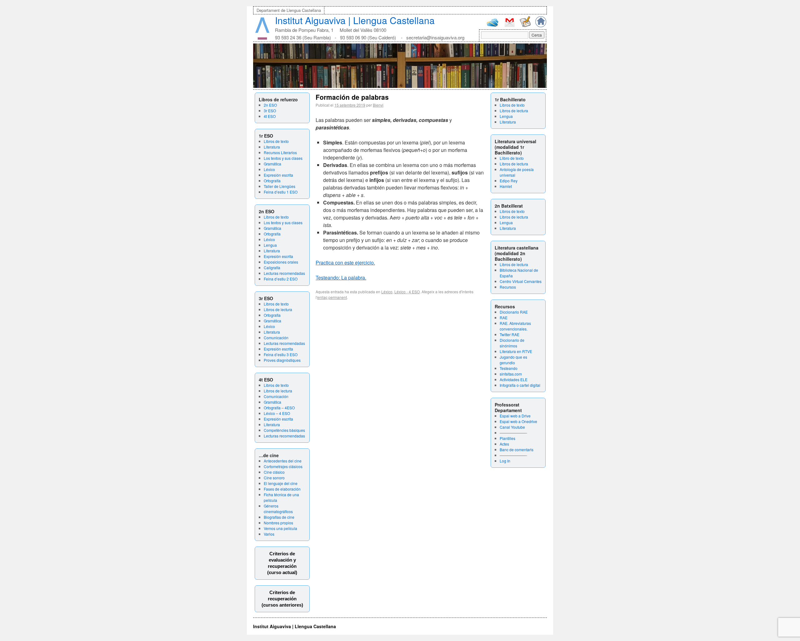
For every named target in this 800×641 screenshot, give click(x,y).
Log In (505, 460)
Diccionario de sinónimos (512, 342)
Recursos (508, 287)
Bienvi (378, 105)
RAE (504, 317)
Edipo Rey (509, 180)
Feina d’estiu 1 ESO (281, 191)
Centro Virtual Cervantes (521, 281)
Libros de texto (276, 141)
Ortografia (272, 315)
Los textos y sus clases (283, 158)
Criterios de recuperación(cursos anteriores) (282, 599)
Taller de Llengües (279, 186)
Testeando (509, 368)
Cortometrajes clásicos (283, 466)
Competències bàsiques (284, 430)
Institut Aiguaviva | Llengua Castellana (355, 20)
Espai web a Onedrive (518, 421)
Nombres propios (278, 522)
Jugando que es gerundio (513, 359)
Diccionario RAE (514, 312)
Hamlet (506, 186)
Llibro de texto (512, 158)
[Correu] (509, 26)
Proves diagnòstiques (282, 360)
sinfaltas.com (511, 373)
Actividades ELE (514, 379)
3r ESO (270, 110)
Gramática (272, 163)
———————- (513, 432)
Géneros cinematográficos (278, 508)
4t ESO (270, 116)
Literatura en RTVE (516, 351)
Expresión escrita (278, 175)
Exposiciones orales (281, 262)
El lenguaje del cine (281, 483)
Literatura (272, 146)
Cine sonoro (274, 477)
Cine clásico (274, 472)
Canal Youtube (512, 427)
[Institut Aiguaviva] (262, 38)
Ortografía (272, 180)
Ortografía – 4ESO (279, 407)
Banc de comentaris (516, 449)
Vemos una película (280, 528)
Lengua (270, 245)
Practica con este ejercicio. (345, 262)
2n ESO (270, 105)
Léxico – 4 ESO (277, 413)
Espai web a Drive (515, 415)
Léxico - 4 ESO (407, 291)
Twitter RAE (509, 334)
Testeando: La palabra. (341, 277)
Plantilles (507, 438)
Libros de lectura (278, 309)
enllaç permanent (332, 297)
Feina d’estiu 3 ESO (281, 354)
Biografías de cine (279, 517)
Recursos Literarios (280, 152)
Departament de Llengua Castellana (289, 10)
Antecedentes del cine (283, 460)
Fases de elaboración (282, 489)
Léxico (269, 169)
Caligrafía (272, 267)
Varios (269, 534)
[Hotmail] (493, 25)
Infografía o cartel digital (520, 385)
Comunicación (276, 337)
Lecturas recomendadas (284, 273)
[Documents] (525, 25)
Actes (504, 444)
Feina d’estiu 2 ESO (281, 278)
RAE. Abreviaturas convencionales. (515, 325)
